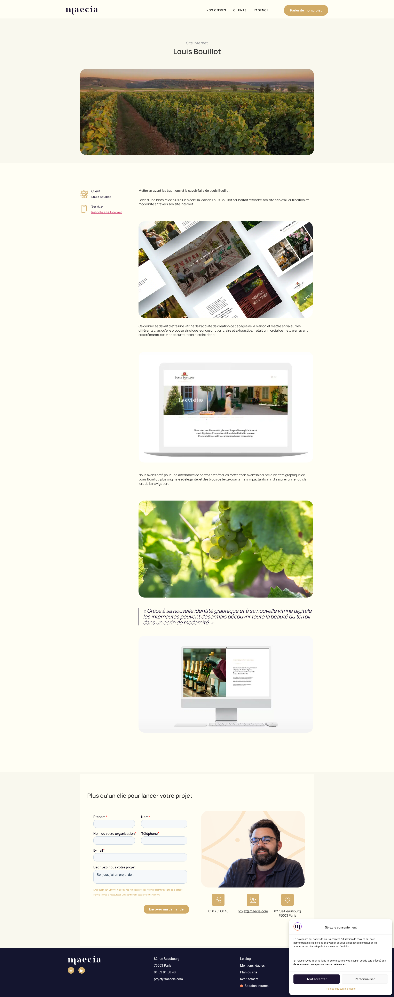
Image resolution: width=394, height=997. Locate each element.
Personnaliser (365, 979)
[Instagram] (71, 970)
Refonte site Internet (106, 212)
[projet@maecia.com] (253, 900)
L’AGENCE (261, 10)
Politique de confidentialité (340, 988)
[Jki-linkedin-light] (81, 970)
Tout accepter (317, 979)
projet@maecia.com (253, 911)
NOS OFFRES (216, 10)
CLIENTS (240, 10)
